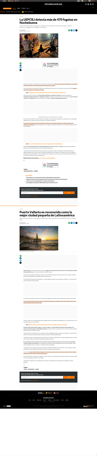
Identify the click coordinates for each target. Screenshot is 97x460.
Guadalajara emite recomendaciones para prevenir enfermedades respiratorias (47, 92)
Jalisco (14, 8)
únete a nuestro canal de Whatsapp (47, 157)
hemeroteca (45, 401)
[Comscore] (91, 405)
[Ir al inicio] (15, 4)
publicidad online (51, 401)
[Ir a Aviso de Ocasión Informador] (5, 0)
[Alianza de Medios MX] (85, 405)
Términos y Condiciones (34, 195)
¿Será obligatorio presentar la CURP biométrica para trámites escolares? (42, 182)
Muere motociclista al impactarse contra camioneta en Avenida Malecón (45, 143)
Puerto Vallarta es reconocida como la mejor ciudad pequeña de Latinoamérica (43, 177)
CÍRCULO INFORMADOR (28, 11)
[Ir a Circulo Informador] (10, 0)
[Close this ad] (96, 454)
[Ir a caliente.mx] (79, 0)
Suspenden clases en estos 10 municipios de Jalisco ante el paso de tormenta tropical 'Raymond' (46, 179)
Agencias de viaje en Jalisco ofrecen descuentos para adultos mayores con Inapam (47, 324)
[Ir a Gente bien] (56, 391)
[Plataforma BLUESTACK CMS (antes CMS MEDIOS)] (9, 405)
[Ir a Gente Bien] (16, 0)
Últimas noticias (7, 8)
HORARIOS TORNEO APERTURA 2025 (13, 11)
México (18, 8)
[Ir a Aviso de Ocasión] (41, 391)
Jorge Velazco (23, 222)
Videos (24, 8)
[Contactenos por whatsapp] (93, 4)
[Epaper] (84, 0)
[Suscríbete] (91, 0)
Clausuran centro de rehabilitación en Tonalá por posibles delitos (40, 180)
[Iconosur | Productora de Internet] (5, 405)
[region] (48, 457)
